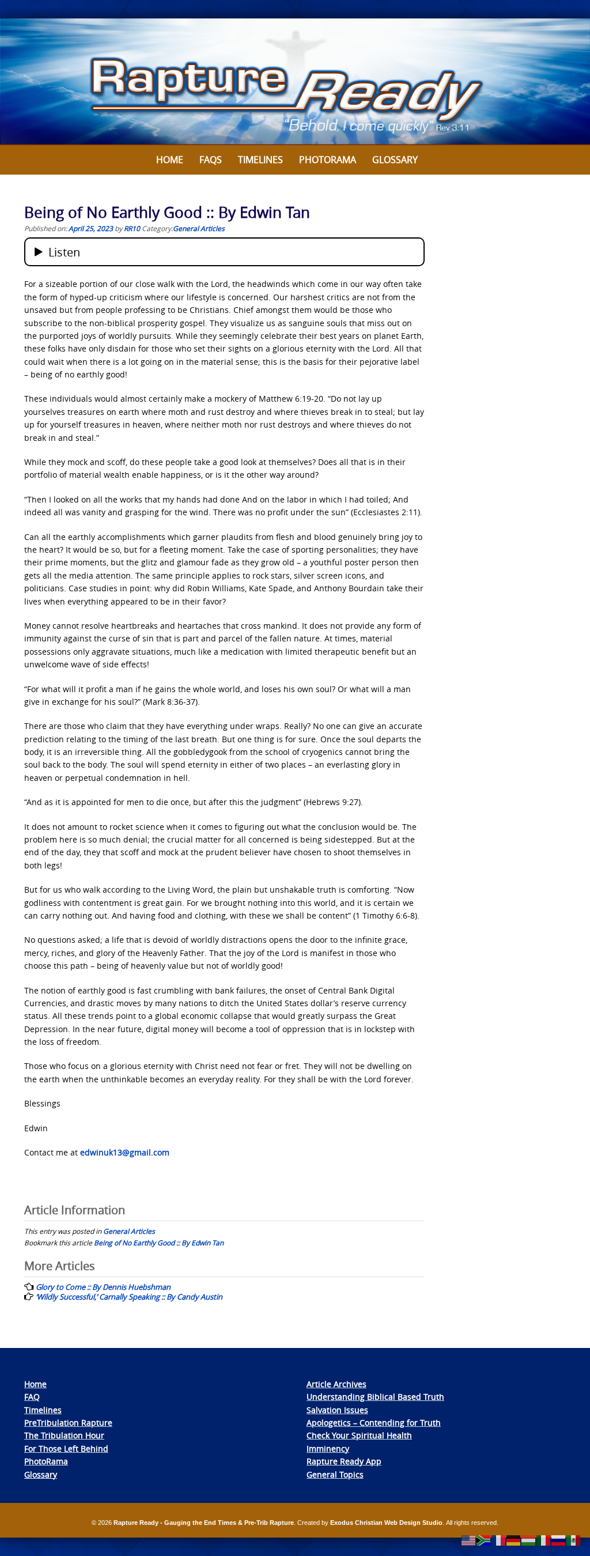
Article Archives (336, 1384)
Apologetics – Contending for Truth (374, 1422)
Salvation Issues (337, 1409)
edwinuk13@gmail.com (124, 1152)
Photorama (327, 159)
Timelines (260, 159)
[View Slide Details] (295, 81)
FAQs (210, 159)
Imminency (328, 1448)
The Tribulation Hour (64, 1435)
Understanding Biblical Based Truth (375, 1396)
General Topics (335, 1474)
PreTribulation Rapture (68, 1422)
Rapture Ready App (344, 1461)
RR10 (132, 228)
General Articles (199, 228)
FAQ (32, 1396)
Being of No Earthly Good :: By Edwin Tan (159, 1242)
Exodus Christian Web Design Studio (386, 1522)
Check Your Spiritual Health (359, 1435)
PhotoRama (46, 1461)
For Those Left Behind (66, 1448)
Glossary (395, 159)
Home (169, 159)
